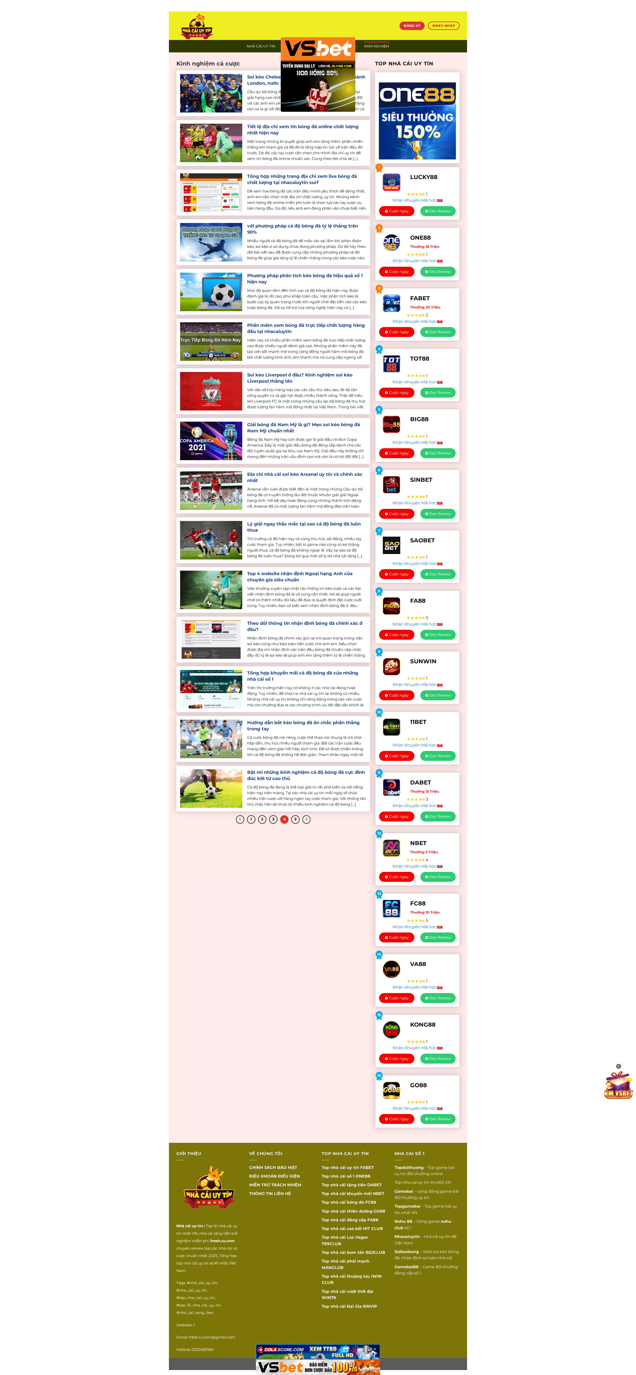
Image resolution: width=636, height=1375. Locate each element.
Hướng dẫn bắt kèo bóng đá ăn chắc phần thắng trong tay (303, 726)
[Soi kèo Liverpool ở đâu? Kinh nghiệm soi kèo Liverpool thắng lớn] (211, 391)
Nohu (400, 1221)
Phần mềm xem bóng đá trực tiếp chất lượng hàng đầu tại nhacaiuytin (306, 328)
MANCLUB (332, 1267)
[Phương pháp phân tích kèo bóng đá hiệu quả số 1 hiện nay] (211, 291)
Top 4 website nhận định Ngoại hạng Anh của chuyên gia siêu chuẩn (300, 577)
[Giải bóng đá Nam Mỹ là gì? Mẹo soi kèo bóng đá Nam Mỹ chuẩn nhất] (211, 440)
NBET (378, 1193)
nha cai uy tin (416, 1182)
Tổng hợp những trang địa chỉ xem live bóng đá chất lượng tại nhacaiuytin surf (302, 179)
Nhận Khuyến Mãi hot (415, 200)
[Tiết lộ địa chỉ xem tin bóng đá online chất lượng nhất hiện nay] (211, 142)
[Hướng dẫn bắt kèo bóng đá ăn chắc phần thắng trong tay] (211, 738)
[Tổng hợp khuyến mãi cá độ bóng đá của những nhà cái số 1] (211, 689)
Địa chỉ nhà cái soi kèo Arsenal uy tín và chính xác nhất (304, 477)
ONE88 (363, 1176)
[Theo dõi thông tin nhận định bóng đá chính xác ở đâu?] (211, 639)
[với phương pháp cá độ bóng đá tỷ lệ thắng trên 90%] (211, 242)
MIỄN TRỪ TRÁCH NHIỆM (275, 1185)
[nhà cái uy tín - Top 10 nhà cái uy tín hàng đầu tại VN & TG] (220, 25)
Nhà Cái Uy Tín (261, 46)
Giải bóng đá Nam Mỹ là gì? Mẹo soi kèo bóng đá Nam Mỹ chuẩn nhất (303, 428)
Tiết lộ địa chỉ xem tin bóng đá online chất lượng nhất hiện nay (303, 130)
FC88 (370, 1202)
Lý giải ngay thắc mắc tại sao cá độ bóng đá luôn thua (304, 527)
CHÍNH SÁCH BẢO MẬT (273, 1167)
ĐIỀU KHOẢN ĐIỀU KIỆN (274, 1176)
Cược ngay (399, 211)
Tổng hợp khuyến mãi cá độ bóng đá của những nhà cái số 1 (302, 676)
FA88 (372, 1220)
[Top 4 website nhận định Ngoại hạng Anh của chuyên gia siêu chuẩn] (211, 589)
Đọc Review (440, 211)
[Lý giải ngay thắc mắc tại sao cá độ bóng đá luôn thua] (211, 540)
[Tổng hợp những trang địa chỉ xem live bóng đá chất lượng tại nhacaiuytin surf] (211, 192)
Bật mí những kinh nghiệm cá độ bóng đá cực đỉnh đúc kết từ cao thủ (306, 775)
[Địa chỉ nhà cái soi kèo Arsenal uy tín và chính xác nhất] (211, 490)
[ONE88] (417, 117)
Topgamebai (407, 1206)
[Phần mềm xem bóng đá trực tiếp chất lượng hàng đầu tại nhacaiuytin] (211, 341)
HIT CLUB (373, 1228)
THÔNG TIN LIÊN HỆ (270, 1193)
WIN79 (329, 1297)
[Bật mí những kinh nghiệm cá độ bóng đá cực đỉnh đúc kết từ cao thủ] (211, 788)
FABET (367, 1167)
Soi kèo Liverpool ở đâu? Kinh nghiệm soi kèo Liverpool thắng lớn (300, 378)
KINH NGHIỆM (376, 46)
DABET (374, 1185)
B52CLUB (375, 1252)
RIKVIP (370, 1306)
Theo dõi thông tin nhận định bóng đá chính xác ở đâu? (304, 626)
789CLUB (331, 1243)
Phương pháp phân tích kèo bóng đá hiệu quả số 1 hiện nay (305, 279)
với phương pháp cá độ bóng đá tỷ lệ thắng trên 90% (302, 229)
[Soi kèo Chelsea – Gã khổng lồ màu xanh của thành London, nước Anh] (211, 93)
